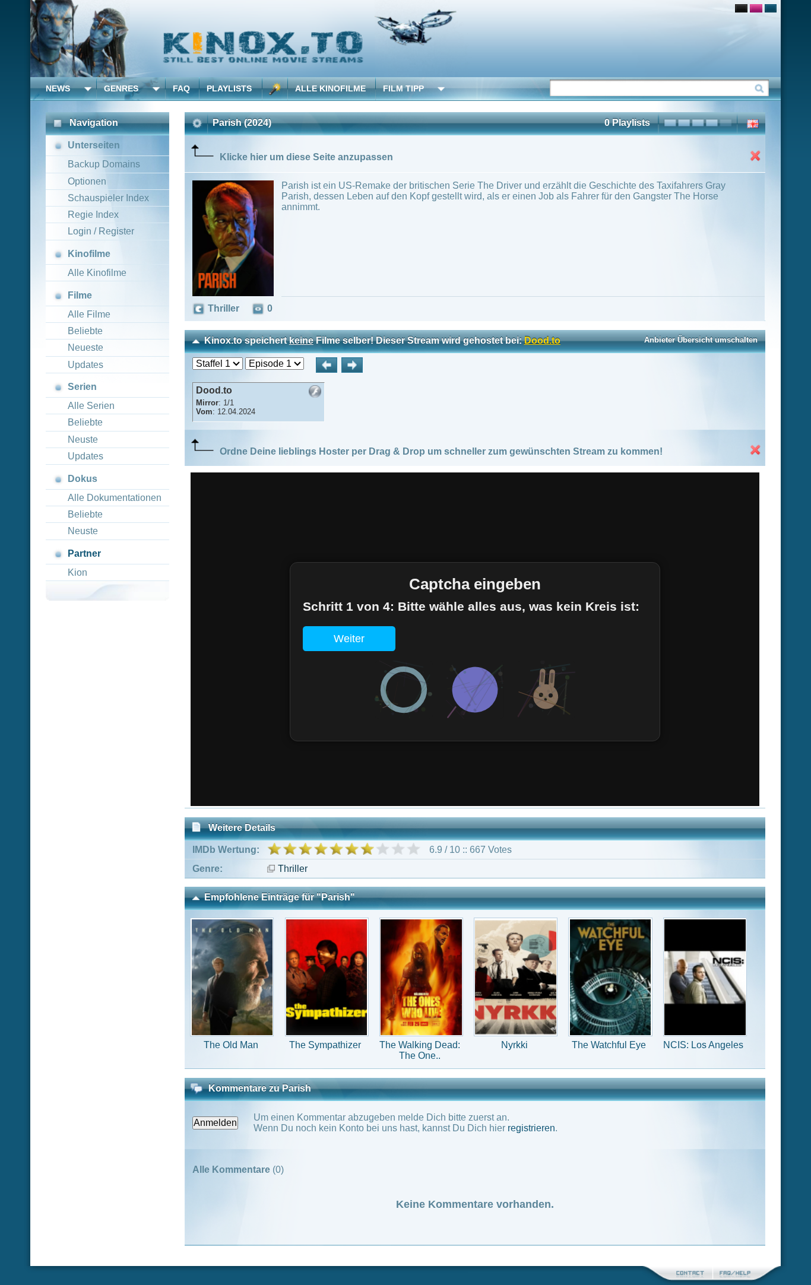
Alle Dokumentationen (114, 498)
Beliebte (85, 331)
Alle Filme (89, 314)
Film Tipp (403, 88)
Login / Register (101, 231)
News (58, 88)
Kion (77, 572)
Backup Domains (104, 164)
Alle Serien (91, 406)
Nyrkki (514, 1045)
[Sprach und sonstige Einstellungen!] (274, 88)
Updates (85, 365)
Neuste (83, 439)
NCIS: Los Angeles (703, 1045)
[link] (405, 38)
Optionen (87, 181)
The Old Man (231, 1045)
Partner (84, 553)
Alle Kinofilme (330, 88)
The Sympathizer (325, 1045)
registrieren (531, 1128)
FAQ (181, 88)
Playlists (229, 88)
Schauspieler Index (108, 198)
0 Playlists (627, 123)
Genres (121, 88)
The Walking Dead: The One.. (419, 1050)
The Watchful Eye (609, 1045)
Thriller (293, 869)
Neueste (85, 347)
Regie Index (93, 215)
